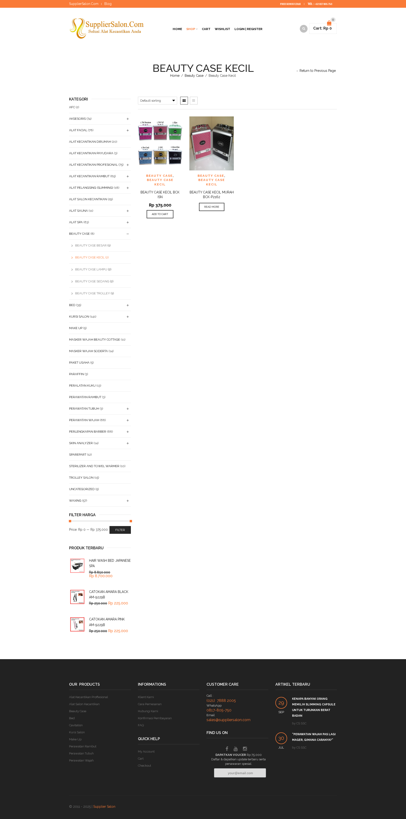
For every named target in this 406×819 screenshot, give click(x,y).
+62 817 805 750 (323, 4)
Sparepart (77, 454)
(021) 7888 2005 (221, 700)
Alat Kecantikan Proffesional (88, 697)
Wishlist (222, 29)
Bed (72, 305)
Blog (108, 4)
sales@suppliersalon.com (228, 720)
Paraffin (76, 374)
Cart (206, 29)
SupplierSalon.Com (83, 4)
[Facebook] (227, 749)
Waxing (75, 500)
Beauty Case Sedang (92, 281)
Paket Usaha (79, 362)
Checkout (144, 765)
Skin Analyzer (81, 443)
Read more (211, 206)
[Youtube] (236, 749)
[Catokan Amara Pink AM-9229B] (77, 624)
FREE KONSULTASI (290, 4)
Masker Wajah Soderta (88, 351)
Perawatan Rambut (85, 397)
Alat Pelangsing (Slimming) (91, 187)
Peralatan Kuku (82, 385)
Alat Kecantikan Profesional (93, 164)
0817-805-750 (219, 710)
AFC (72, 107)
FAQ (141, 725)
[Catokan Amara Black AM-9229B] (77, 597)
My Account (146, 751)
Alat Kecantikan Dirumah (90, 141)
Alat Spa (76, 222)
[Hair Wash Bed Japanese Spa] (77, 566)
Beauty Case (194, 75)
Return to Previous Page (318, 71)
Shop (190, 29)
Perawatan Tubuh (84, 408)
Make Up (75, 328)
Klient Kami (146, 697)
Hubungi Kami (148, 711)
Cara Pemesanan (150, 704)
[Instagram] (245, 749)
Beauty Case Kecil (90, 257)
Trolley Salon (81, 477)
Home (177, 29)
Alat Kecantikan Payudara (91, 153)
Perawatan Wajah (84, 420)
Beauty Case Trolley (92, 293)
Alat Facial (78, 130)
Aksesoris (77, 118)
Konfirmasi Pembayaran (155, 718)
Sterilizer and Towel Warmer (94, 466)
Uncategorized (82, 489)
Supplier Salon (104, 806)
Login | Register (248, 29)
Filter (120, 530)
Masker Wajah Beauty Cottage (94, 339)
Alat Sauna (78, 210)
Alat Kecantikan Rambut (89, 176)
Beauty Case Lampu (91, 269)
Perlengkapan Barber (87, 431)
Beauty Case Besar (91, 245)
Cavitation (76, 725)
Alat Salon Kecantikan (88, 199)
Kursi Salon (79, 316)
